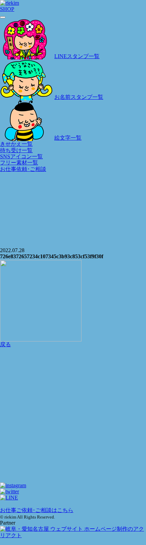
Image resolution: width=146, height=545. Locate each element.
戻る (5, 344)
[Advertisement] (73, 377)
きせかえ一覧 (16, 144)
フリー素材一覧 (19, 162)
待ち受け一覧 (16, 150)
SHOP (7, 9)
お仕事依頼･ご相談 (23, 169)
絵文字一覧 (67, 138)
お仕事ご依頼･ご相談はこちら (36, 510)
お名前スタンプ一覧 (78, 97)
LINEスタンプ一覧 (76, 56)
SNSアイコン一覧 (21, 156)
